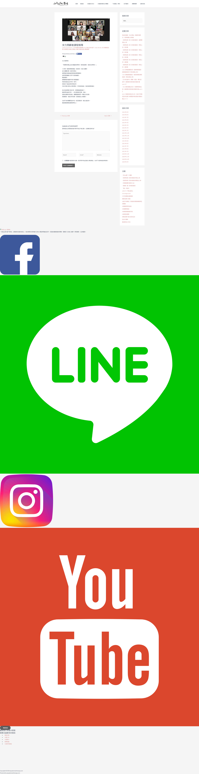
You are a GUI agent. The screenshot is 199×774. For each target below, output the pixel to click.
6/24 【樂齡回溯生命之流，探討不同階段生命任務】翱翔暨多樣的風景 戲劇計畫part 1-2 (132, 96)
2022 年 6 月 (125, 120)
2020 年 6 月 (125, 162)
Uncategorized (126, 193)
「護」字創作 (125, 188)
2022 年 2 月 (125, 128)
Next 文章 (108, 116)
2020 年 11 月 (125, 156)
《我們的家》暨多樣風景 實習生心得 (131, 180)
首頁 (76, 3)
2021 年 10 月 (125, 138)
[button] (5, 728)
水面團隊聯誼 (125, 209)
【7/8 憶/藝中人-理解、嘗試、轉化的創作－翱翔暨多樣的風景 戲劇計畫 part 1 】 (131, 82)
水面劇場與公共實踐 (103, 3)
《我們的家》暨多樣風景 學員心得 (131, 178)
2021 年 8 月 (125, 143)
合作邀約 (126, 3)
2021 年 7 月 (125, 146)
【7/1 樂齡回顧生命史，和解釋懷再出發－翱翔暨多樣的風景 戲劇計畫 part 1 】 (132, 89)
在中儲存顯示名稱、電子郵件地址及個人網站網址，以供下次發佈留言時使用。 (86, 160)
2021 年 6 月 (125, 149)
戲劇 (77, 49)
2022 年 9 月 (125, 112)
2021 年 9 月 (125, 141)
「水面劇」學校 (116, 3)
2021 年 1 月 (125, 151)
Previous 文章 (65, 116)
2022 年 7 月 (125, 117)
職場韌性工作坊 (126, 222)
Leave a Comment (67, 47)
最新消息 (142, 3)
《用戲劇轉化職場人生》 (128, 183)
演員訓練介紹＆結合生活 (128, 217)
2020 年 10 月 (125, 159)
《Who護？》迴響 (127, 175)
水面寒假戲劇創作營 (127, 211)
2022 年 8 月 (125, 114)
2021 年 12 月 (125, 133)
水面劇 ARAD (90, 3)
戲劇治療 (81, 49)
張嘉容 (82, 3)
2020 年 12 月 (125, 154)
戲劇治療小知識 (126, 199)
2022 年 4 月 (125, 122)
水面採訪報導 (125, 214)
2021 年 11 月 (125, 135)
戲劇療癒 (86, 49)
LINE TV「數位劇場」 (128, 191)
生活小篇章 (125, 219)
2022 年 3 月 (125, 125)
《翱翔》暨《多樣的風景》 (129, 185)
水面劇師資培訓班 (127, 206)
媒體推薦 (134, 3)
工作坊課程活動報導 (78, 47)
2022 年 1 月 (125, 130)
